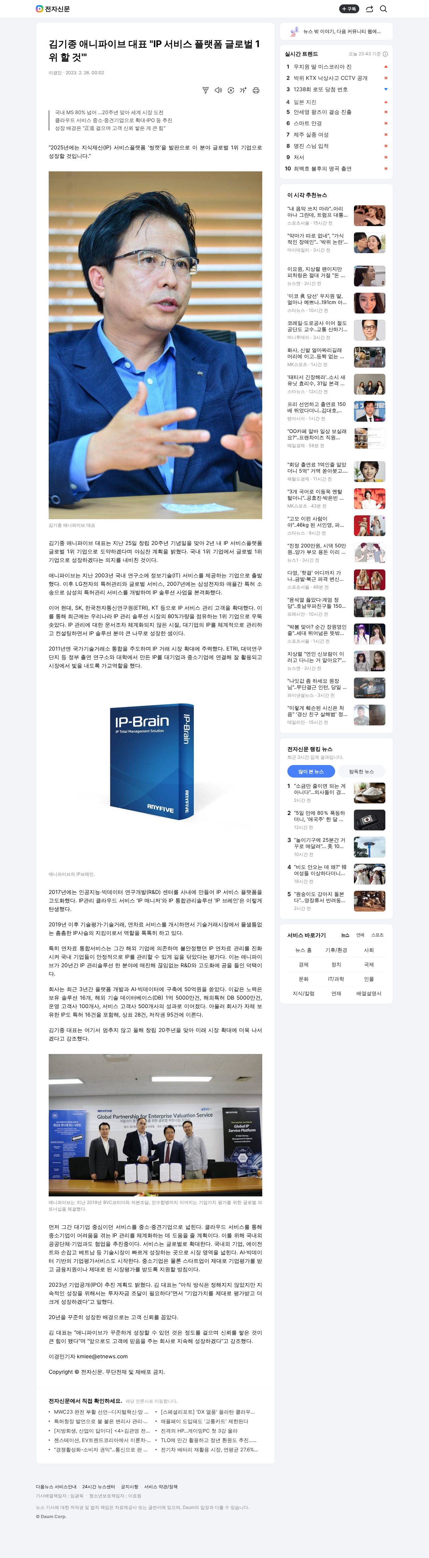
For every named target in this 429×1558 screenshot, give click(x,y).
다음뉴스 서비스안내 (56, 1486)
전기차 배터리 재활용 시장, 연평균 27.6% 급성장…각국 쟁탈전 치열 (210, 1449)
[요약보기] (205, 90)
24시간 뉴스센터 (98, 1486)
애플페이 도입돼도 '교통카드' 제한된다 (204, 1421)
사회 (369, 950)
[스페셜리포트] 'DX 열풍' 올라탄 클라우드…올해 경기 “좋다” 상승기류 (210, 1412)
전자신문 (57, 9)
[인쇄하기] (256, 90)
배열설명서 (369, 993)
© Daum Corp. (51, 1516)
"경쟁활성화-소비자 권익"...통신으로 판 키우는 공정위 (103, 1449)
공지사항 (129, 1486)
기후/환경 (336, 950)
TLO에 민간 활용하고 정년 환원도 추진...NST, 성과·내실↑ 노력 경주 (210, 1440)
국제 (369, 964)
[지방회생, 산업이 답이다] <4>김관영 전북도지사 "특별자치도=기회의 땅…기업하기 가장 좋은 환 (103, 1431)
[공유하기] (369, 8)
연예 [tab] (360, 934)
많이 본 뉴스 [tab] (311, 771)
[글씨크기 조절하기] (243, 90)
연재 (336, 993)
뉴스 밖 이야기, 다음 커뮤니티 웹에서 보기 (347, 31)
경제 (304, 964)
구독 (351, 8)
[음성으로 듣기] (218, 90)
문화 (304, 979)
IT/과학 (336, 979)
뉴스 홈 (303, 950)
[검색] (385, 8)
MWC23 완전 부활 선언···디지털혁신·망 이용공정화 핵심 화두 (103, 1412)
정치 (336, 964)
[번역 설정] (231, 90)
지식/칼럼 (304, 993)
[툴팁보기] (385, 54)
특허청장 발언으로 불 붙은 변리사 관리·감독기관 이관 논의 (103, 1421)
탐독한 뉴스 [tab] (361, 771)
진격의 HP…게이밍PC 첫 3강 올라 (199, 1431)
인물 (369, 979)
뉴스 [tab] (345, 934)
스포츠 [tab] (377, 934)
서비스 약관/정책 (161, 1486)
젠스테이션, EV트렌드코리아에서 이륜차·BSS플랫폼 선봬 (103, 1440)
